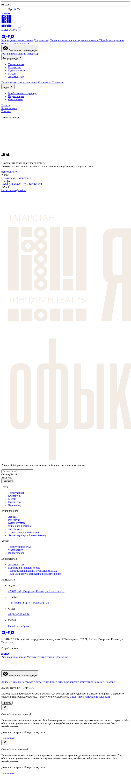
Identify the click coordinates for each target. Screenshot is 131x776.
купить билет (9, 171)
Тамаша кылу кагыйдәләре (23, 532)
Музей (12, 73)
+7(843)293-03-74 (32, 184)
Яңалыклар (44, 82)
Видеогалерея (16, 96)
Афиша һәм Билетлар (13, 53)
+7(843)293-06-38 (11, 184)
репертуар (33, 53)
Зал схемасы (15, 529)
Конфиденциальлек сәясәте (17, 40)
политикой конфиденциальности (90, 696)
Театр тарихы (16, 64)
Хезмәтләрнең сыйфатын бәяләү (27, 535)
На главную (8, 738)
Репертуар (14, 519)
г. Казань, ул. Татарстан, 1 (16, 178)
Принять (7, 702)
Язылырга (8, 481)
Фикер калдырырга (19, 525)
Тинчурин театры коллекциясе (19, 82)
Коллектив (14, 67)
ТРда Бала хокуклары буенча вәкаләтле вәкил (34, 573)
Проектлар (58, 82)
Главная (6, 111)
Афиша (12, 516)
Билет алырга (9, 29)
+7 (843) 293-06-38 (19, 614)
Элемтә (5, 105)
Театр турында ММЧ (20, 546)
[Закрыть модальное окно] (4, 707)
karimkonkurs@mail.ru (13, 190)
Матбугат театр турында (22, 93)
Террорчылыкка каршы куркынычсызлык (74, 40)
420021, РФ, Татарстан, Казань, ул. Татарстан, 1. (36, 591)
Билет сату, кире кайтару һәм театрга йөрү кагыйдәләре (82, 681)
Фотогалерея (15, 99)
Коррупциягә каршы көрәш (24, 567)
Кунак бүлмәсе (16, 70)
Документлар (41, 40)
